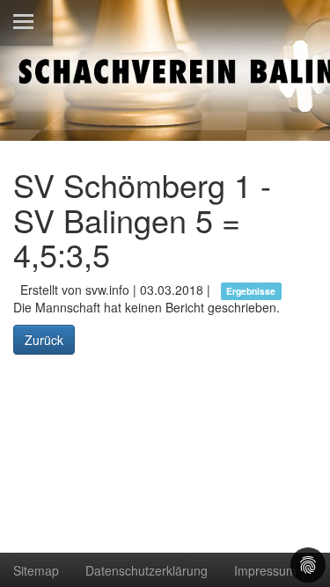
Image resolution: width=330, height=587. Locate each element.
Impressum (265, 570)
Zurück (44, 340)
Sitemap (36, 570)
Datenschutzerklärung (146, 570)
